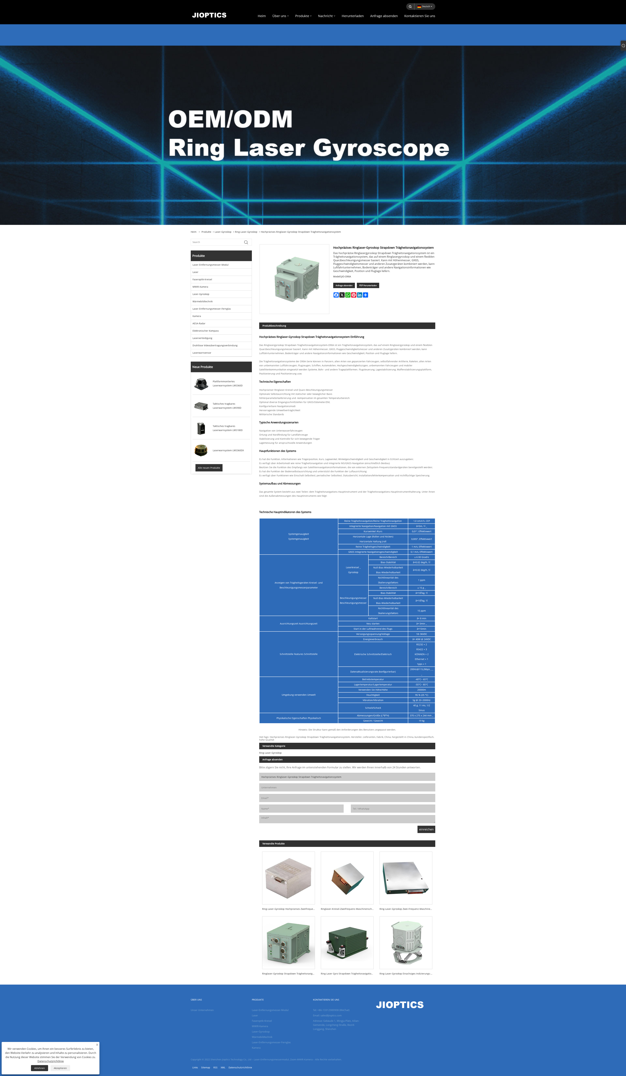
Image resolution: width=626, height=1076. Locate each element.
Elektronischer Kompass (206, 330)
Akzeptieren (60, 1068)
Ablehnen (39, 1068)
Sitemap (205, 1067)
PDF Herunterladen (368, 285)
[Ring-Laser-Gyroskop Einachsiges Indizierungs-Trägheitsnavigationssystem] (406, 941)
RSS (215, 1067)
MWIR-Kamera (200, 286)
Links (195, 1067)
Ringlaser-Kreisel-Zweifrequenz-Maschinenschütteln (349, 908)
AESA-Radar (199, 323)
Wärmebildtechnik (203, 301)
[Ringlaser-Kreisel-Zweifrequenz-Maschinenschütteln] (347, 876)
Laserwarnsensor (202, 352)
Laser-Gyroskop (223, 231)
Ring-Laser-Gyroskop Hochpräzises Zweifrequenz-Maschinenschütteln (290, 908)
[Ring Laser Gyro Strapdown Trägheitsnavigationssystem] (347, 941)
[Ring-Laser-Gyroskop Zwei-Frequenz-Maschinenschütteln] (406, 876)
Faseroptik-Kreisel (202, 279)
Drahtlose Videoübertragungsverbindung (215, 345)
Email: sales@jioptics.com (327, 1015)
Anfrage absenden (344, 285)
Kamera (197, 316)
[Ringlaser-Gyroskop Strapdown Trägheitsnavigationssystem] (288, 941)
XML (223, 1067)
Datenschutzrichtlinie (240, 1067)
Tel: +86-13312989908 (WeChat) (331, 1010)
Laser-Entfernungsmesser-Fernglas (212, 308)
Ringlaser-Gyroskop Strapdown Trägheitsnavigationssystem (290, 973)
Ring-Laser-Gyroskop (246, 231)
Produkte (206, 231)
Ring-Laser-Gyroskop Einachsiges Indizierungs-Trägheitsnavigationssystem (407, 973)
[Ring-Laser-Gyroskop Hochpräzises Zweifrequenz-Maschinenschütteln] (288, 876)
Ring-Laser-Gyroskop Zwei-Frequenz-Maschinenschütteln (407, 908)
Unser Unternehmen (202, 1010)
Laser (195, 272)
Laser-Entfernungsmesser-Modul (211, 264)
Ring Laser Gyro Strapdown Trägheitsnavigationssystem (349, 973)
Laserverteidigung (202, 338)
